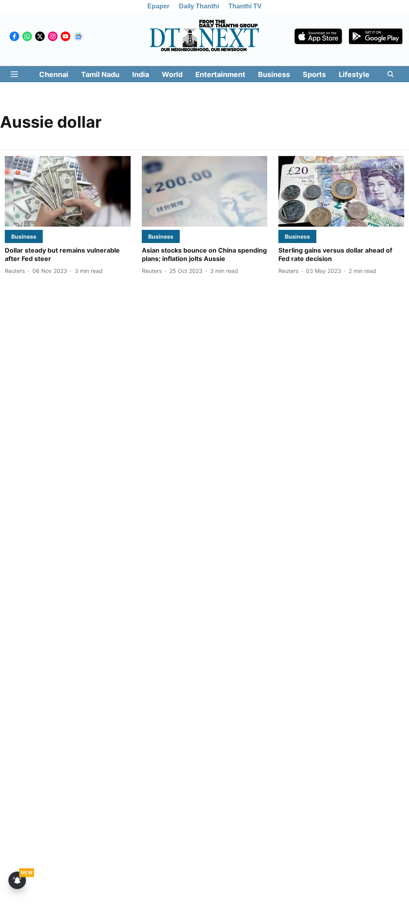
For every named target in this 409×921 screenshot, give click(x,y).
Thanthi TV (245, 6)
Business (274, 74)
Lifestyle (354, 74)
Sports (314, 74)
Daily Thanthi (199, 6)
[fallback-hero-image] (68, 191)
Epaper (158, 6)
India (140, 74)
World (172, 74)
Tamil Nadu (100, 74)
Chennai (53, 74)
